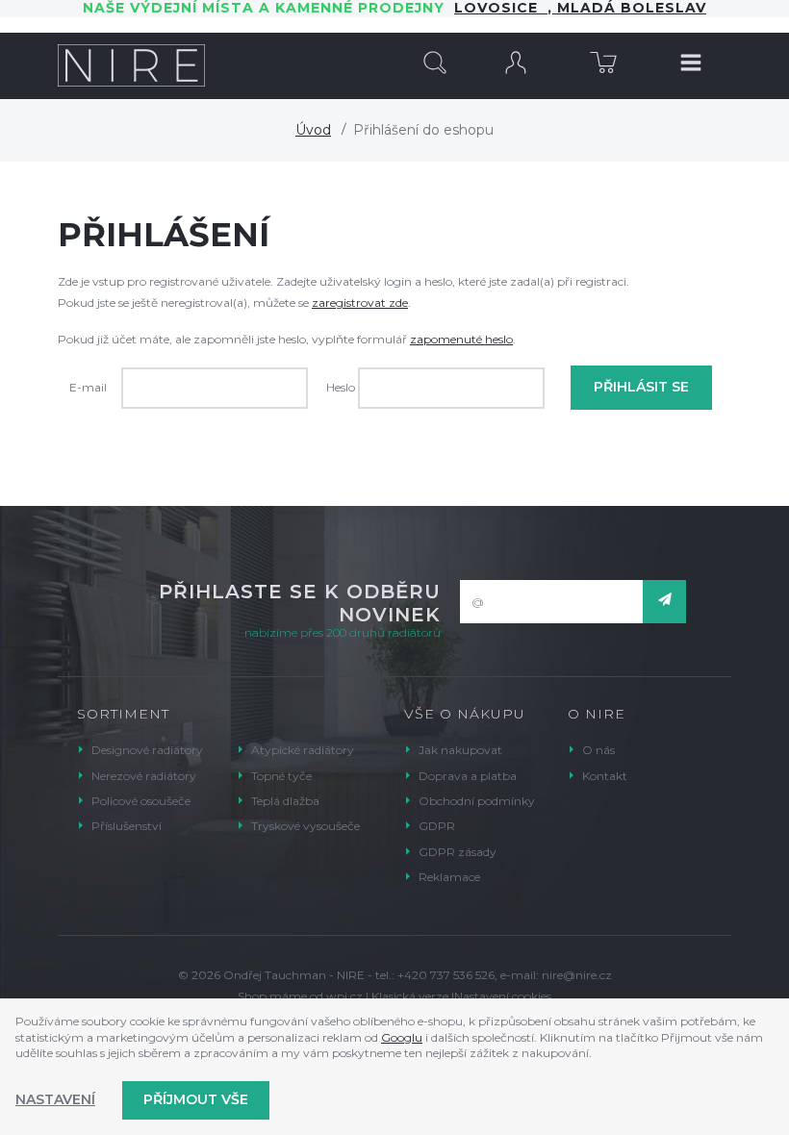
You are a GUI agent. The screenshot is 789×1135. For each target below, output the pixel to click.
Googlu (401, 1037)
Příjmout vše (195, 1099)
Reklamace (449, 877)
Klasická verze (409, 996)
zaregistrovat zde (360, 302)
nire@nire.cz (577, 975)
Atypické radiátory (302, 750)
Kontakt (604, 776)
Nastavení (55, 1099)
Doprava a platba (468, 776)
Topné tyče (281, 776)
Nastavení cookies (502, 996)
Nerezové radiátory (143, 776)
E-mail (88, 387)
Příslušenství (126, 826)
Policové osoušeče (141, 801)
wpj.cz (344, 996)
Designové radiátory (147, 750)
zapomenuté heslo (461, 339)
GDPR (437, 826)
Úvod (313, 130)
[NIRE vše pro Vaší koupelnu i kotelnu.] (131, 65)
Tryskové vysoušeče (305, 826)
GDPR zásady (457, 852)
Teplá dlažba (285, 801)
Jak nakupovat (460, 750)
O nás (598, 750)
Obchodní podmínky (477, 801)
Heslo (340, 387)
